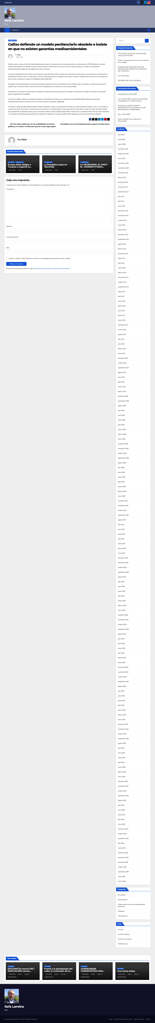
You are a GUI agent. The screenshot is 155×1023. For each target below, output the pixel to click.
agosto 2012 (122, 306)
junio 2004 (121, 696)
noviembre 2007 (123, 505)
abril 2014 (121, 263)
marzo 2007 (122, 543)
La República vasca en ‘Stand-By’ (55, 165)
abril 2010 (121, 382)
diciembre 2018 (123, 182)
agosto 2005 (122, 634)
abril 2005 (121, 653)
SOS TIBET (133, 94)
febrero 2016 (122, 230)
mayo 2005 (121, 648)
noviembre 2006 (123, 562)
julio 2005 (121, 639)
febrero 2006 (122, 605)
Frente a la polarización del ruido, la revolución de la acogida (58, 971)
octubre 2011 (122, 329)
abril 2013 (121, 296)
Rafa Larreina (14, 20)
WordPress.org (123, 944)
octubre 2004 (122, 677)
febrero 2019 (122, 177)
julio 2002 (121, 805)
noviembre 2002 (123, 786)
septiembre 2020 (123, 168)
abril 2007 (121, 539)
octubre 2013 (122, 282)
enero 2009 (121, 439)
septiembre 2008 (123, 458)
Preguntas (121, 911)
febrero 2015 (122, 249)
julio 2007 (121, 524)
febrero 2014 (122, 272)
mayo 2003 (121, 757)
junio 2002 (121, 810)
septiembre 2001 (123, 838)
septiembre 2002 (123, 795)
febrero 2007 (122, 548)
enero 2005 (121, 662)
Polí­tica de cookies (139, 1019)
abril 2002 (121, 819)
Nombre (9, 226)
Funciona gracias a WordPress (12, 1019)
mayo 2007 (121, 534)
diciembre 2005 (123, 615)
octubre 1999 (122, 867)
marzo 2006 (122, 600)
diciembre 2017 (123, 187)
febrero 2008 (122, 491)
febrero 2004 (122, 715)
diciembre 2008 (123, 444)
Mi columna (11, 162)
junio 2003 (121, 753)
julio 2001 (121, 843)
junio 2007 (121, 529)
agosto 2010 (122, 372)
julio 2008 (121, 467)
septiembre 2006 (123, 572)
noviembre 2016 (123, 215)
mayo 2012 (121, 315)
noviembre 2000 (123, 857)
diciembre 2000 (123, 853)
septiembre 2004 (123, 681)
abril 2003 (121, 762)
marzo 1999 (122, 881)
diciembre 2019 (123, 173)
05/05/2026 (85, 974)
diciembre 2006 (123, 558)
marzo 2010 (122, 387)
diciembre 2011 (123, 325)
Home (110, 1019)
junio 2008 (121, 472)
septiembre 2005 (123, 629)
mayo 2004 (121, 700)
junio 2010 (121, 377)
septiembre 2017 (123, 192)
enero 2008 (121, 496)
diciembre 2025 (123, 149)
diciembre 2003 (123, 724)
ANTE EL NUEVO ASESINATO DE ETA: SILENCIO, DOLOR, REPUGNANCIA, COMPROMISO (132, 107)
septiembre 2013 (123, 287)
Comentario (10, 189)
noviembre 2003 (123, 729)
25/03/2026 (122, 974)
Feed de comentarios (125, 939)
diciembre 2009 (123, 396)
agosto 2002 (122, 800)
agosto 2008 (122, 463)
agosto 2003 (122, 743)
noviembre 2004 (123, 672)
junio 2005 (121, 643)
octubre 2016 (122, 220)
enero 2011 (121, 353)
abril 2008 (121, 482)
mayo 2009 (121, 420)
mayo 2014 (121, 258)
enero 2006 (121, 610)
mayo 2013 (121, 291)
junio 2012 (121, 310)
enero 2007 (121, 553)
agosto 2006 (122, 577)
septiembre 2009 (123, 401)
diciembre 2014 (123, 253)
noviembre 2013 (123, 277)
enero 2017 (121, 206)
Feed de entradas (123, 934)
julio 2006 (121, 581)
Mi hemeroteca (12, 40)
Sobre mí (15, 30)
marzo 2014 (122, 268)
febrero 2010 (122, 391)
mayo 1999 (121, 876)
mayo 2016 (121, 225)
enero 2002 (121, 824)
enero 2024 (121, 158)
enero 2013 (121, 301)
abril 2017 (121, 201)
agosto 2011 (122, 334)
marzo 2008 (122, 486)
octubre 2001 (122, 833)
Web (7, 248)
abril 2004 (121, 705)
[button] (145, 30)
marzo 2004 (122, 710)
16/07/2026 (49, 974)
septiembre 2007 (123, 515)
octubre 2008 (122, 453)
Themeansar (34, 1019)
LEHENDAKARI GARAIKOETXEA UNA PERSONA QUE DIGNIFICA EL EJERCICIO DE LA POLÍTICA (132, 69)
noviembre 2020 (123, 163)
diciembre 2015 (123, 234)
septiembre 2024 (123, 153)
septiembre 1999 (123, 872)
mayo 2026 (121, 139)
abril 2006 (121, 596)
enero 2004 (121, 719)
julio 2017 (121, 196)
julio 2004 (121, 691)
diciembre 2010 (123, 358)
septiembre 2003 (123, 738)
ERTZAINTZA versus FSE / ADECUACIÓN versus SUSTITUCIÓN (21, 971)
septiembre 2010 (123, 367)
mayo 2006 (121, 591)
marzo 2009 (122, 429)
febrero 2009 (122, 434)
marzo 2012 (122, 320)
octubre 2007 (122, 510)
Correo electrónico (12, 237)
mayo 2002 (121, 814)
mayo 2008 (121, 477)
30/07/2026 (12, 974)
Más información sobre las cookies (123, 1019)
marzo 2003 (122, 767)
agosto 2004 (122, 686)
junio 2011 (121, 344)
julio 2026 (121, 134)
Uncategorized (123, 916)
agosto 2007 (122, 520)
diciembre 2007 (123, 501)
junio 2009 (121, 415)
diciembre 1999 (123, 862)
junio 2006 (121, 586)
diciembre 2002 (123, 781)
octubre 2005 (122, 624)
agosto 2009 (122, 406)
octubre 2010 (122, 363)
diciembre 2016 (123, 211)
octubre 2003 (122, 734)
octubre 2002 (122, 791)
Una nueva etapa (123, 76)
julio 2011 (121, 339)
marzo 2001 (122, 848)
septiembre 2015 (123, 239)
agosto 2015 (122, 244)
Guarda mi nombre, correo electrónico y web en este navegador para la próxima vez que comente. (40, 258)
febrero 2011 (122, 348)
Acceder (120, 929)
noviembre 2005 (123, 620)
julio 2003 (121, 748)
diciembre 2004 (123, 667)
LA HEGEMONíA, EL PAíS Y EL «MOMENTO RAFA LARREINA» (94, 166)
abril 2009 (121, 425)
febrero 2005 (122, 658)
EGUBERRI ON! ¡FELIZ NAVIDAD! (129, 80)
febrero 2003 (122, 772)
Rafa (18, 55)
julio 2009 (121, 410)
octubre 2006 (122, 567)
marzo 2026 (122, 144)
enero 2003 (121, 776)
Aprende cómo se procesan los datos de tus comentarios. (52, 268)
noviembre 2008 (123, 448)
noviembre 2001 (123, 829)
